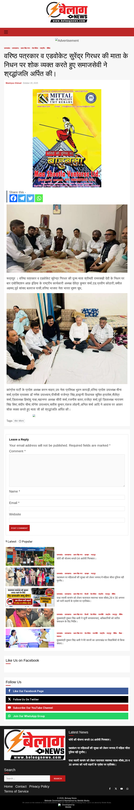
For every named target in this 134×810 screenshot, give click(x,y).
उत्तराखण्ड (15, 48)
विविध (48, 48)
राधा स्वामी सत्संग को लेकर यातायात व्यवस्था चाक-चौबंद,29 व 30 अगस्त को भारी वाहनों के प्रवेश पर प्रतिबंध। (30, 597)
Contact (21, 786)
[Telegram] (22, 198)
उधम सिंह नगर (25, 48)
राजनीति (101, 614)
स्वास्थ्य (59, 636)
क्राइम (87, 555)
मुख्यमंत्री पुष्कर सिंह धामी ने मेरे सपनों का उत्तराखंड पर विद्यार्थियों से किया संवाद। (30, 638)
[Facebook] (13, 198)
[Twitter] (30, 198)
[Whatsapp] (39, 198)
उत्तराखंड (7, 48)
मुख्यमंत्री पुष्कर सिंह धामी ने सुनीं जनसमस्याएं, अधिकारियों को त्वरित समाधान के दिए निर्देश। (30, 617)
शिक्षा (120, 633)
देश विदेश (35, 48)
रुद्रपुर (93, 555)
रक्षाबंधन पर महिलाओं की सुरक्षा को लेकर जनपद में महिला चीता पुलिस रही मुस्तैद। (30, 576)
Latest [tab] (11, 541)
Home (8, 786)
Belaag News (71, 798)
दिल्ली (87, 594)
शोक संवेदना (19, 421)
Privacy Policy (39, 786)
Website (15, 514)
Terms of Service (16, 791)
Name (14, 491)
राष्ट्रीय (42, 48)
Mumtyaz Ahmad (14, 83)
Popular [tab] (27, 541)
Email (14, 503)
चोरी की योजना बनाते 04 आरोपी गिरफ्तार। (30, 556)
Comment (17, 451)
